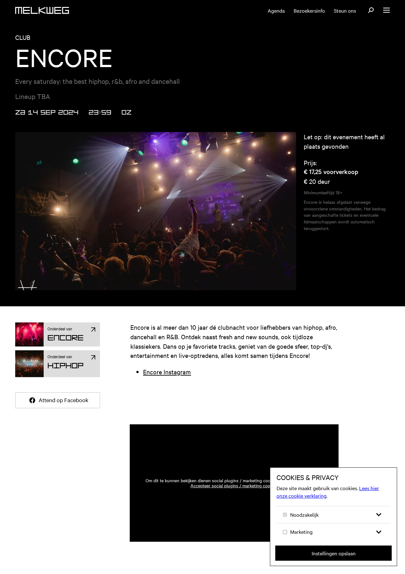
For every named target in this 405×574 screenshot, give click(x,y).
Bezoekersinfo (309, 10)
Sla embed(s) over (302, 406)
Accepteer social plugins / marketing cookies (234, 485)
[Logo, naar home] (42, 10)
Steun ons (345, 10)
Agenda (276, 10)
